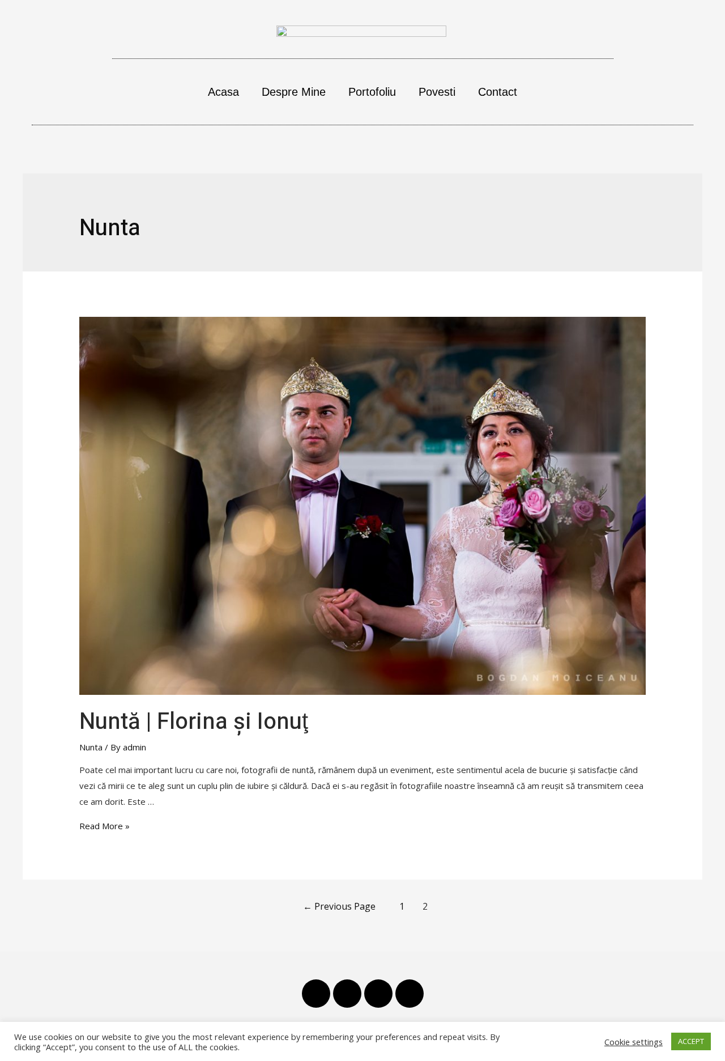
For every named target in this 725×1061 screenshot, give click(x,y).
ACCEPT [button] (691, 1041)
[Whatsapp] (409, 993)
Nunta (91, 747)
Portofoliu (372, 92)
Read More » (104, 825)
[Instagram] (378, 993)
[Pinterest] (347, 993)
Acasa (223, 92)
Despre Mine (294, 92)
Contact (497, 92)
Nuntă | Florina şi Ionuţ (193, 722)
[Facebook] (316, 993)
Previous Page (339, 906)
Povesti (437, 92)
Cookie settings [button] (633, 1042)
